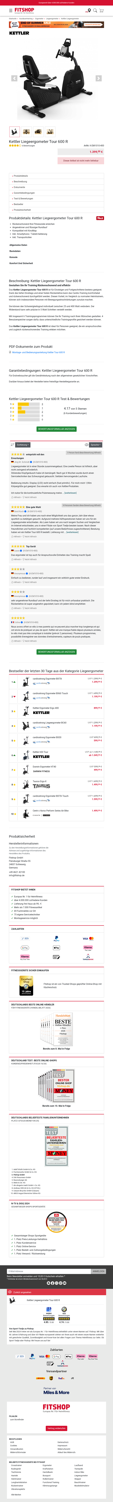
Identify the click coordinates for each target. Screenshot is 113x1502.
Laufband (78, 1465)
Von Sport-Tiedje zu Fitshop (21, 1329)
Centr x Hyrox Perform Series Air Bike (50, 810)
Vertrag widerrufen (56, 1428)
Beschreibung (20, 181)
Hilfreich (17, 497)
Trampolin (78, 1469)
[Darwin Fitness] (41, 772)
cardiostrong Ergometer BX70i (47, 678)
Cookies (13, 1445)
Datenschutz (63, 1442)
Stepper (77, 1479)
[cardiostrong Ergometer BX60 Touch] (26, 696)
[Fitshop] (24, 10)
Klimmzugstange (50, 1486)
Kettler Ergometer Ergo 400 (46, 708)
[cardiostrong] (41, 684)
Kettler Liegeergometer (70, 19)
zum (17, 1419)
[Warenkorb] (102, 10)
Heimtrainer (16, 1479)
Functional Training (51, 1482)
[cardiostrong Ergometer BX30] (26, 740)
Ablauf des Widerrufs (66, 1452)
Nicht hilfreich (31, 497)
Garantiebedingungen (24, 193)
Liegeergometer (52, 19)
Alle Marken (16, 1495)
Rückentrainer (17, 1486)
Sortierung (22, 444)
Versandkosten (16, 1449)
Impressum (62, 1445)
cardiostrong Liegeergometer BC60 (49, 722)
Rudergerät (16, 1469)
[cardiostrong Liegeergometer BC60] (26, 725)
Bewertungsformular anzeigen (56, 429)
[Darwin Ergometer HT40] (26, 769)
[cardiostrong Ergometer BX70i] (26, 681)
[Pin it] (100, 218)
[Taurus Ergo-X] (26, 784)
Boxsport (47, 1475)
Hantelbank (48, 1472)
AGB (12, 1442)
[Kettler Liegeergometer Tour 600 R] (17, 1300)
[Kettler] (41, 713)
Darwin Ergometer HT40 (44, 766)
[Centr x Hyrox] (41, 816)
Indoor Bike (79, 1472)
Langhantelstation (19, 1482)
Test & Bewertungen (23, 198)
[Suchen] (95, 11)
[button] (14, 132)
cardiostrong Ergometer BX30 (47, 737)
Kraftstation (48, 1469)
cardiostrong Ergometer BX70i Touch (50, 796)
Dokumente (19, 187)
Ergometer (39, 19)
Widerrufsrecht (64, 1449)
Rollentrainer (48, 1479)
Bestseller (18, 204)
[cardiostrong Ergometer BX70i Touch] (26, 799)
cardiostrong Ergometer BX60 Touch (50, 693)
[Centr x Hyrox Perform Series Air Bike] (26, 813)
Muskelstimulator (81, 1486)
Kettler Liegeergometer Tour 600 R (43, 1300)
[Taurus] (41, 786)
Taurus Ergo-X (39, 781)
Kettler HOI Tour (40, 752)
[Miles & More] (56, 1390)
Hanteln (14, 1475)
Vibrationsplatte (18, 1489)
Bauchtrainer (80, 1482)
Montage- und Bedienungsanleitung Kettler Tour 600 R (38, 352)
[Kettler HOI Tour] (26, 755)
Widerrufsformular (18, 1452)
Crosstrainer (16, 1465)
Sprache (95, 444)
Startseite (13, 19)
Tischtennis (16, 1472)
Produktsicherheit (22, 210)
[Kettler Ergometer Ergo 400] (26, 711)
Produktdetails (21, 176)
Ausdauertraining (26, 19)
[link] (24, 938)
